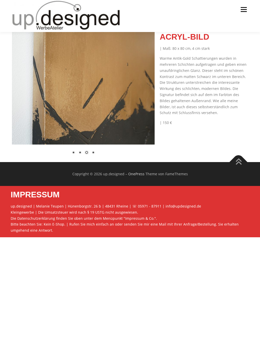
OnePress (136, 173)
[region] (83, 96)
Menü (243, 9)
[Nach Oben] (239, 162)
